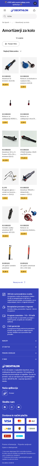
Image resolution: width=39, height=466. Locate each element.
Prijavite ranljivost (24, 440)
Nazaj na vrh (18, 282)
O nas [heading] (4, 356)
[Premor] (35, 3)
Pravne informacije (9, 440)
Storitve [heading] (6, 344)
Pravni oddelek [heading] (8, 350)
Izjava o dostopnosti (9, 443)
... (12, 22)
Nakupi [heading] (5, 338)
